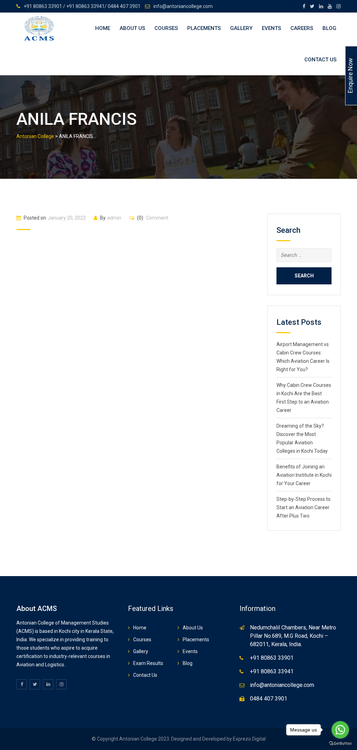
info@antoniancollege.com (183, 6)
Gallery (241, 28)
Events (271, 28)
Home (102, 28)
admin (114, 218)
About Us (132, 28)
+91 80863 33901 (272, 658)
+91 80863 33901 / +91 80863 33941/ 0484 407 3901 (82, 6)
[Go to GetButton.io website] (340, 743)
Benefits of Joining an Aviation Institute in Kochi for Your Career (304, 475)
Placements (204, 28)
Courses (166, 28)
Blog (329, 28)
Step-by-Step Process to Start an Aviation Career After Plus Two (303, 507)
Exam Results (148, 663)
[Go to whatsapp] (340, 729)
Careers (301, 28)
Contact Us (320, 59)
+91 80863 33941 (272, 671)
